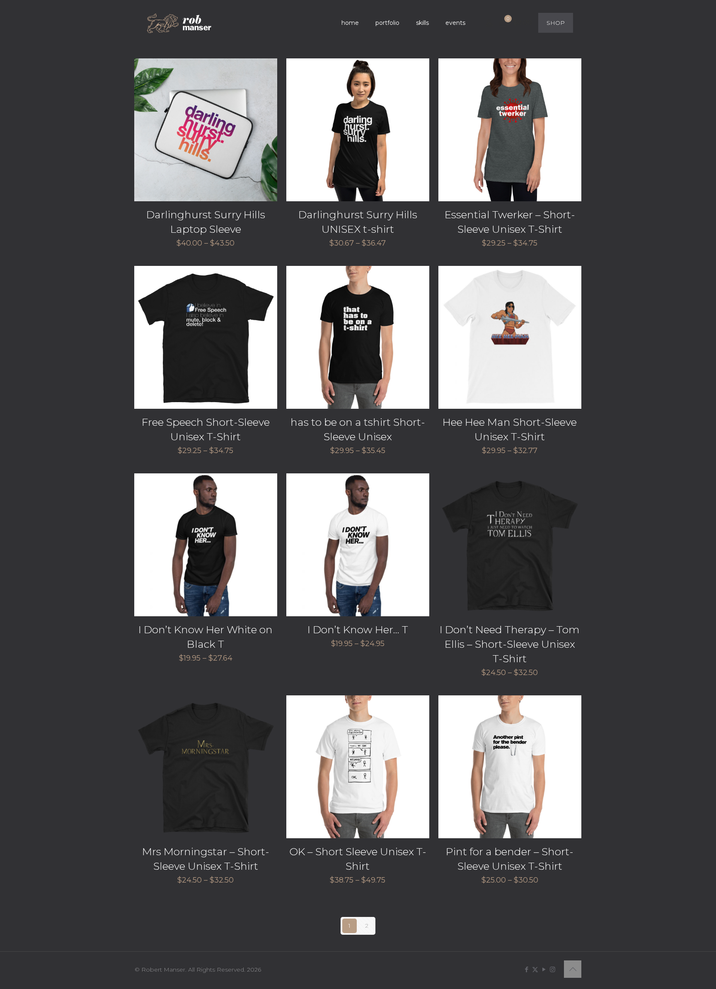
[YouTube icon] (544, 969)
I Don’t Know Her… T (357, 629)
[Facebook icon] (526, 969)
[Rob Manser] (180, 23)
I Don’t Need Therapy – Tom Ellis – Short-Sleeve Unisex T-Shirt (510, 644)
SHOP (556, 23)
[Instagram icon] (552, 969)
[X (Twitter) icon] (535, 969)
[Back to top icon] (572, 969)
